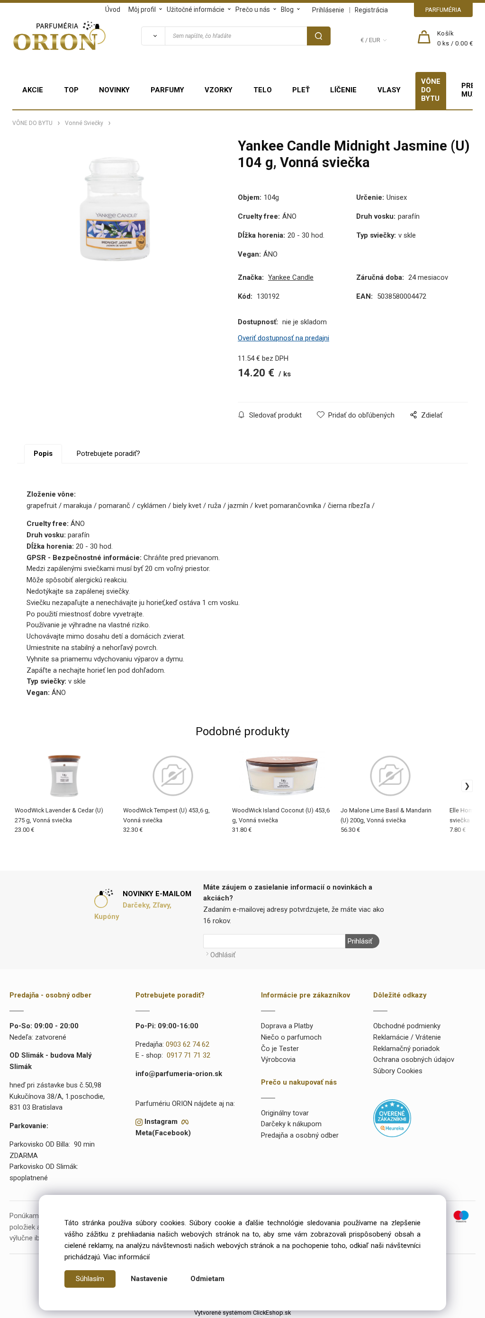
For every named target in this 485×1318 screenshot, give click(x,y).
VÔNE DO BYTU (430, 90)
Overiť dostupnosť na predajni (283, 338)
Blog (287, 9)
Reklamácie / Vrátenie (407, 1037)
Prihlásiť (360, 941)
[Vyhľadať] (153, 36)
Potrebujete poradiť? (108, 453)
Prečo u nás (252, 9)
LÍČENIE (343, 90)
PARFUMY (167, 90)
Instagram (161, 1121)
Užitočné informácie (196, 9)
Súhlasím (90, 1278)
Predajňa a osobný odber (300, 1135)
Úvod (112, 9)
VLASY (389, 90)
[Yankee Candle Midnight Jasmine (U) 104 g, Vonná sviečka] (115, 213)
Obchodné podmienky (406, 1026)
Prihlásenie (328, 10)
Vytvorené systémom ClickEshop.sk (242, 1312)
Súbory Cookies (397, 1071)
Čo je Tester (280, 1048)
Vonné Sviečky (84, 123)
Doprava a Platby (287, 1026)
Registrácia (371, 10)
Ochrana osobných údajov (413, 1059)
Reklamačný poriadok (406, 1048)
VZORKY (219, 90)
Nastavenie (149, 1278)
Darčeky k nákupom (291, 1124)
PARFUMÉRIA (443, 9)
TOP (71, 90)
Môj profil (142, 9)
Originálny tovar (285, 1113)
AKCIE (32, 90)
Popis (43, 453)
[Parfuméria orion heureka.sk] (392, 1117)
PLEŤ (301, 90)
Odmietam (207, 1278)
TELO (262, 90)
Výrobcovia (278, 1059)
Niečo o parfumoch (291, 1037)
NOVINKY (114, 90)
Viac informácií (126, 1257)
